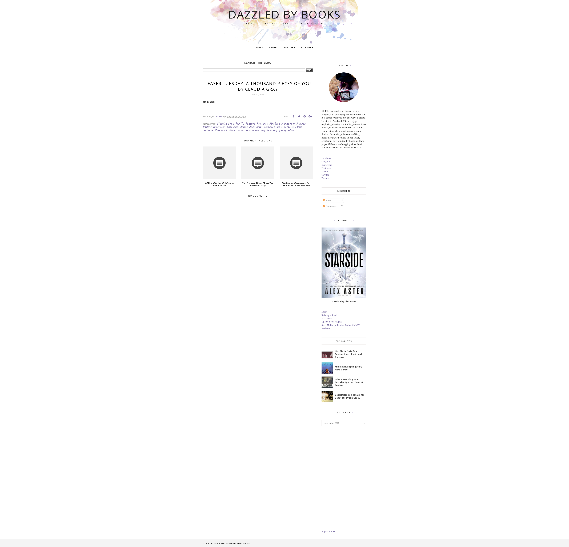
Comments (331, 206)
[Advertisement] (344, 478)
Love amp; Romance (262, 127)
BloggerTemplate (243, 543)
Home (324, 311)
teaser (240, 130)
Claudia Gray (225, 123)
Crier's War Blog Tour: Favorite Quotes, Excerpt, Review (349, 382)
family (240, 123)
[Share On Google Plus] (310, 116)
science (209, 130)
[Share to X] (299, 116)
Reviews (326, 328)
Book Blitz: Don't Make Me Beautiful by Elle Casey (349, 396)
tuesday (272, 130)
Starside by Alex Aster (343, 301)
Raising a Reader (330, 315)
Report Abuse (328, 531)
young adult (286, 130)
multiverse (284, 127)
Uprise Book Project (332, 321)
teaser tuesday (256, 130)
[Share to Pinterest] (304, 116)
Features (262, 123)
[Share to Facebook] (293, 116)
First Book (327, 318)
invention (219, 127)
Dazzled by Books (284, 14)
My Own (297, 127)
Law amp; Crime (237, 127)
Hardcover (288, 123)
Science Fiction (225, 130)
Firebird (275, 123)
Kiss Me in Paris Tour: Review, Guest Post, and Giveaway (348, 354)
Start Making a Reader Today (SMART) (341, 325)
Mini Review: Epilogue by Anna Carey (348, 368)
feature (250, 123)
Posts (328, 200)
